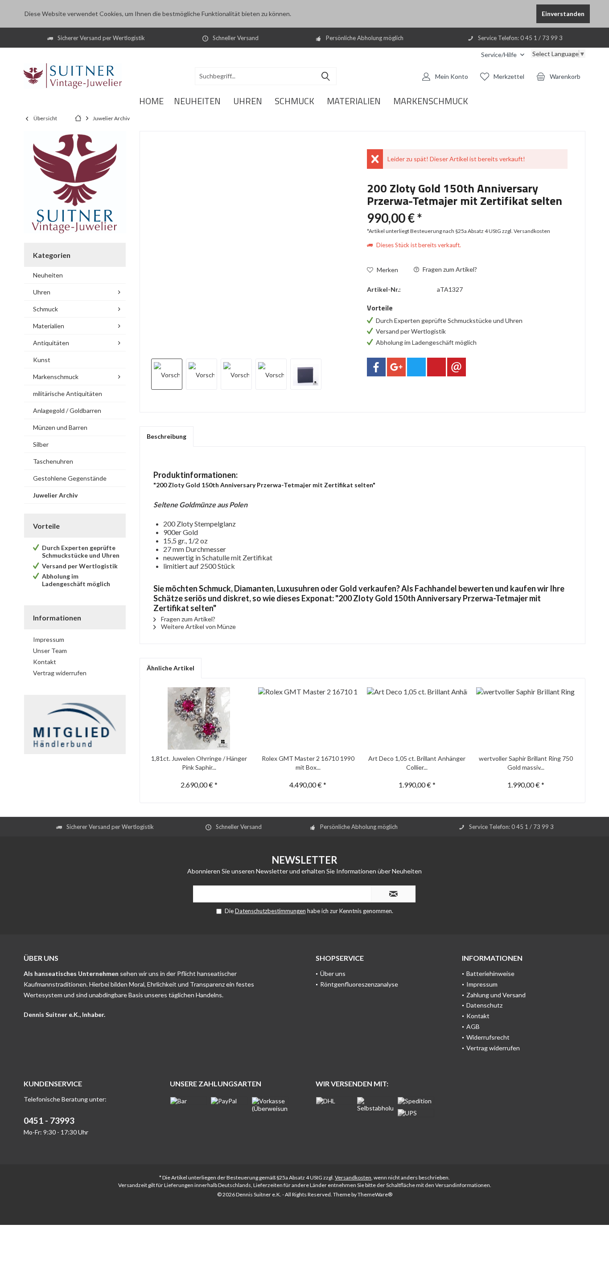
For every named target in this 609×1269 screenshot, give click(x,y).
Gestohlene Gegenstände (70, 478)
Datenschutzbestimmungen (270, 910)
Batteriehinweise (490, 973)
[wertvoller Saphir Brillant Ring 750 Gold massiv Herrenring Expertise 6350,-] (526, 718)
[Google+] (396, 367)
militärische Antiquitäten (67, 393)
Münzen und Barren (60, 427)
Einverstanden (563, 13)
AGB (473, 1026)
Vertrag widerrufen (59, 673)
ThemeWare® (375, 1194)
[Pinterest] (436, 367)
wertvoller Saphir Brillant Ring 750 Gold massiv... (526, 763)
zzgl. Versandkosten (526, 231)
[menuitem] (502, 54)
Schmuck (45, 309)
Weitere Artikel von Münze (198, 626)
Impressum (48, 639)
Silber (41, 444)
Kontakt (44, 661)
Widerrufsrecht (488, 1037)
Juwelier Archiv (55, 495)
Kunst (41, 359)
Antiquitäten (51, 343)
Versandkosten (353, 1177)
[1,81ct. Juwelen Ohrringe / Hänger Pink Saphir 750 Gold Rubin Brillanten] (199, 718)
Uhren (41, 292)
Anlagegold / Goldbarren (67, 410)
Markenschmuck (55, 376)
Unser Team (50, 650)
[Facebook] (376, 367)
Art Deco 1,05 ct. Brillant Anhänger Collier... (416, 763)
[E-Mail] (456, 367)
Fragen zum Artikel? (449, 269)
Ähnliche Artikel (170, 668)
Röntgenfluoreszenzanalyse (359, 984)
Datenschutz (484, 1005)
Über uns (333, 973)
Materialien (48, 326)
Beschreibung (166, 436)
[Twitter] (416, 367)
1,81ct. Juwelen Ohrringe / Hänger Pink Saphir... (199, 763)
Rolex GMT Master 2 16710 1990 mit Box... (308, 763)
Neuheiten (48, 275)
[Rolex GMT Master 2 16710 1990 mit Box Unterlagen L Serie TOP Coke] (308, 718)
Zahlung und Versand (496, 995)
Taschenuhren (53, 461)
